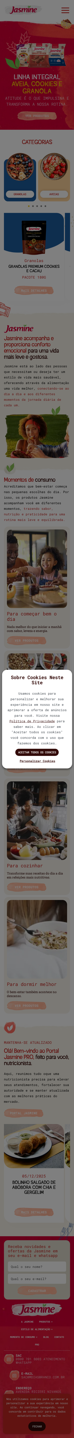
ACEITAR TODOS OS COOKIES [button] (37, 752)
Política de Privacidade (32, 721)
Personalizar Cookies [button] (37, 761)
